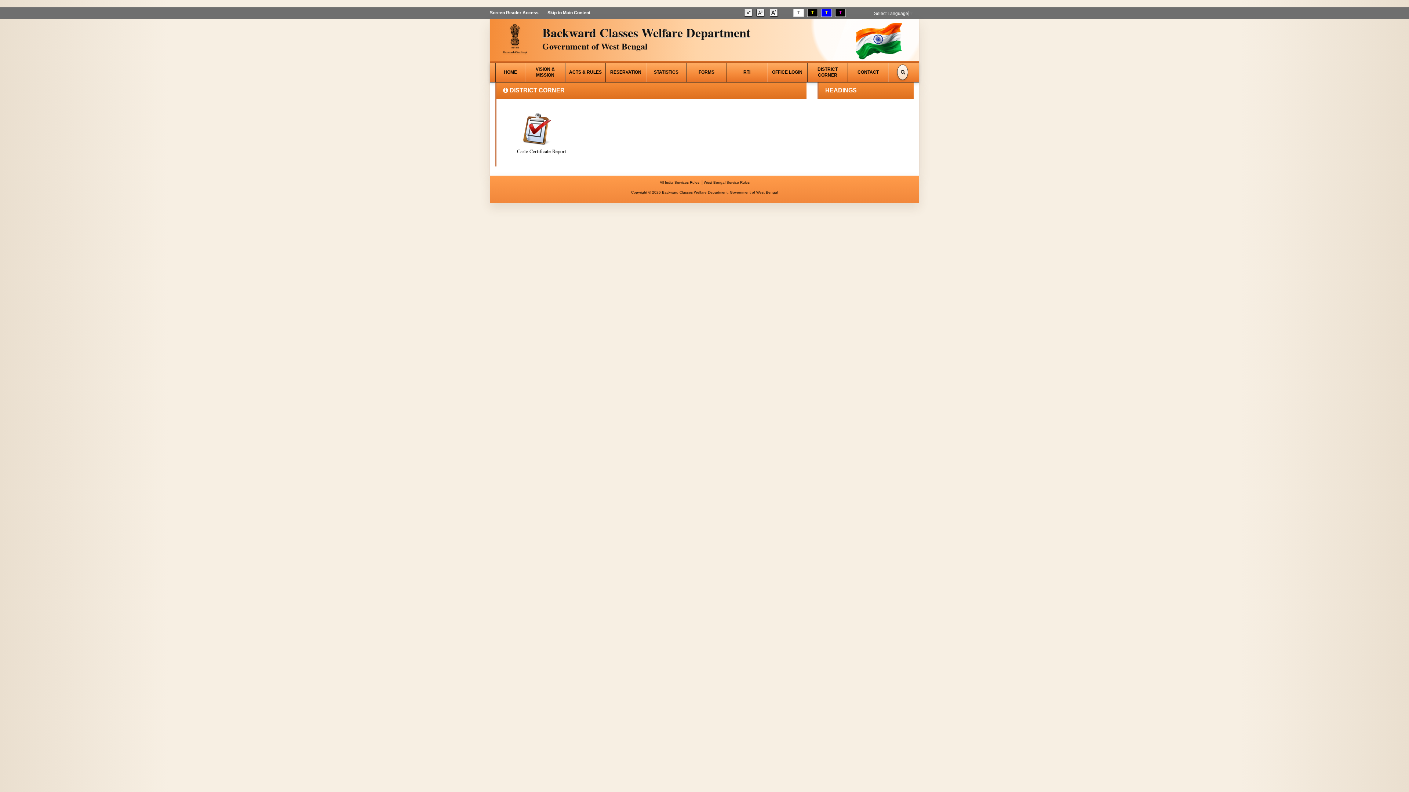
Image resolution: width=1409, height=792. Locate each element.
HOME (510, 72)
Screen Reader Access (514, 12)
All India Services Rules (679, 182)
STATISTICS (666, 72)
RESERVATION (625, 72)
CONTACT (868, 72)
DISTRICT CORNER (828, 72)
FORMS (706, 72)
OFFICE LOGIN (787, 72)
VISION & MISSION (545, 72)
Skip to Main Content (568, 12)
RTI (746, 72)
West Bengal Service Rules (727, 182)
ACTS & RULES (585, 72)
